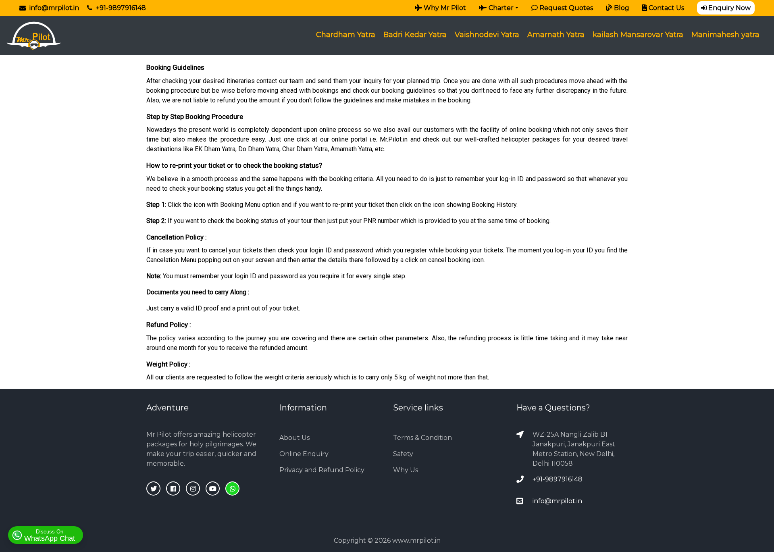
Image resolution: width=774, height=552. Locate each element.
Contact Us (665, 8)
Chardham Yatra (345, 34)
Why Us (405, 470)
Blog (620, 8)
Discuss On (49, 535)
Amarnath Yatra (556, 34)
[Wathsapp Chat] (232, 488)
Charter (500, 8)
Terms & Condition (422, 438)
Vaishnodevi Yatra (487, 34)
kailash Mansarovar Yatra (638, 34)
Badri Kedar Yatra (415, 34)
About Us (294, 438)
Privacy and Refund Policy (321, 470)
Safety (403, 454)
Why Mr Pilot (444, 8)
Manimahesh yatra (725, 34)
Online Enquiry (304, 454)
